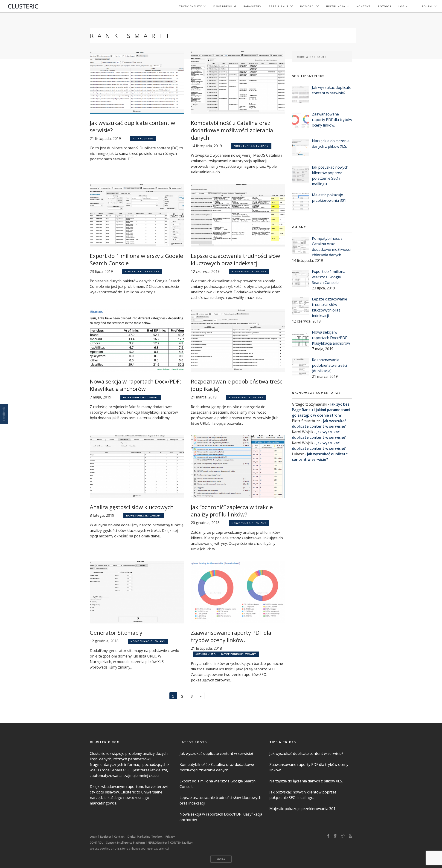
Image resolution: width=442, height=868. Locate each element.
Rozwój (384, 6)
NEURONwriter (157, 843)
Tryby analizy (190, 6)
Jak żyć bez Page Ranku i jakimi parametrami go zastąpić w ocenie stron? (321, 410)
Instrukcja (335, 6)
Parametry (252, 6)
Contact (119, 837)
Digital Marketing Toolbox (145, 837)
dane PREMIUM (224, 6)
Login (403, 6)
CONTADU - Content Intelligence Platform (117, 843)
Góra (221, 859)
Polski (426, 6)
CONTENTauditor (181, 843)
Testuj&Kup (279, 6)
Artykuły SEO (143, 138)
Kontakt (363, 6)
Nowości (307, 6)
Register (105, 837)
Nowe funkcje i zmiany (251, 146)
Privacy (170, 837)
